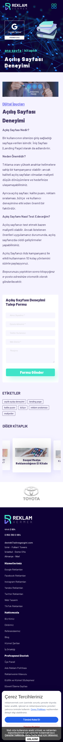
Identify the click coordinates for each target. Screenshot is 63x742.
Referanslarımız (12, 630)
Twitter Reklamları (14, 593)
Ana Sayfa (13, 50)
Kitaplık (30, 50)
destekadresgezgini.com (19, 542)
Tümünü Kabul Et (31, 719)
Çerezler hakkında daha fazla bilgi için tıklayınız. (31, 735)
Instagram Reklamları (15, 581)
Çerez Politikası (38, 709)
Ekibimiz (9, 624)
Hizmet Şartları (12, 643)
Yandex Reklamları (14, 587)
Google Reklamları (14, 569)
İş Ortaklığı (10, 649)
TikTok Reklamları (14, 606)
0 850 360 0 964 (13, 534)
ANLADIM (32, 739)
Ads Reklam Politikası (16, 667)
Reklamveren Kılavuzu (16, 674)
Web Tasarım (11, 599)
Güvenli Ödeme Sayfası (16, 686)
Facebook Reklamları (15, 575)
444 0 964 (10, 529)
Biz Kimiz (9, 618)
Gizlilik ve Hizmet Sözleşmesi (19, 680)
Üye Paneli (10, 661)
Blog (7, 637)
